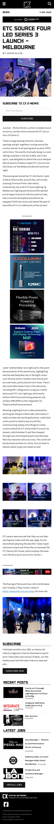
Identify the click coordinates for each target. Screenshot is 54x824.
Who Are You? (31, 716)
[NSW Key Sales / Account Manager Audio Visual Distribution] (13, 760)
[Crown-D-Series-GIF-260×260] (27, 306)
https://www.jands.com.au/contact (19, 591)
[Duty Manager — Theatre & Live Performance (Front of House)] (13, 743)
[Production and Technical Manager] (13, 773)
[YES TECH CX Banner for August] (27, 236)
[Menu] (4, 4)
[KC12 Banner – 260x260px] (27, 271)
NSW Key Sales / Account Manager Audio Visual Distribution (36, 760)
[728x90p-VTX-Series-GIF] (27, 19)
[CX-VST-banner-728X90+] (27, 571)
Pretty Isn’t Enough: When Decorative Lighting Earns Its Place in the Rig (36, 692)
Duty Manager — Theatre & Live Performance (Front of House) (36, 743)
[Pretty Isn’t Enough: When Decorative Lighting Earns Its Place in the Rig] (13, 692)
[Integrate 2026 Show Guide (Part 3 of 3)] (13, 707)
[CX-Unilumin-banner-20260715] (27, 341)
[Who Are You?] (13, 720)
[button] (27, 118)
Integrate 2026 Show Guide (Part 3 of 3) (35, 704)
